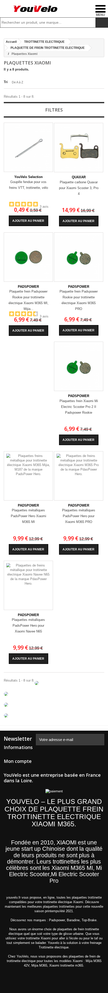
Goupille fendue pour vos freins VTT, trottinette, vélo (28, 185)
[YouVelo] (36, 9)
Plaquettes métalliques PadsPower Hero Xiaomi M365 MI (28, 516)
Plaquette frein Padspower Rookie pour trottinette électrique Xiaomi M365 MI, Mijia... (28, 300)
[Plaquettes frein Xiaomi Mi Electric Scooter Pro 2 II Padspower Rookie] (79, 366)
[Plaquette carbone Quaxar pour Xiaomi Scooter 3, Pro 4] (79, 147)
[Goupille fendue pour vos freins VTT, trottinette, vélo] (28, 147)
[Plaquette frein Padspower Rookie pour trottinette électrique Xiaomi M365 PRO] (79, 257)
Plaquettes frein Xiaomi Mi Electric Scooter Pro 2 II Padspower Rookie (79, 406)
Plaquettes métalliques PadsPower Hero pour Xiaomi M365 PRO (78, 516)
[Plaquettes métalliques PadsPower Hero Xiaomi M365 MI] (28, 476)
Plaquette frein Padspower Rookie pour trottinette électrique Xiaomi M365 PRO (79, 300)
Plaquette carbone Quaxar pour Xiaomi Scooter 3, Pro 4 (78, 188)
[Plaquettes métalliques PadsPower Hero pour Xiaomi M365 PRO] (79, 476)
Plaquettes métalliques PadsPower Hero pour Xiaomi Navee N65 (28, 625)
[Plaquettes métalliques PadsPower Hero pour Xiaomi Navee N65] (28, 585)
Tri (6, 82)
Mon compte (18, 761)
